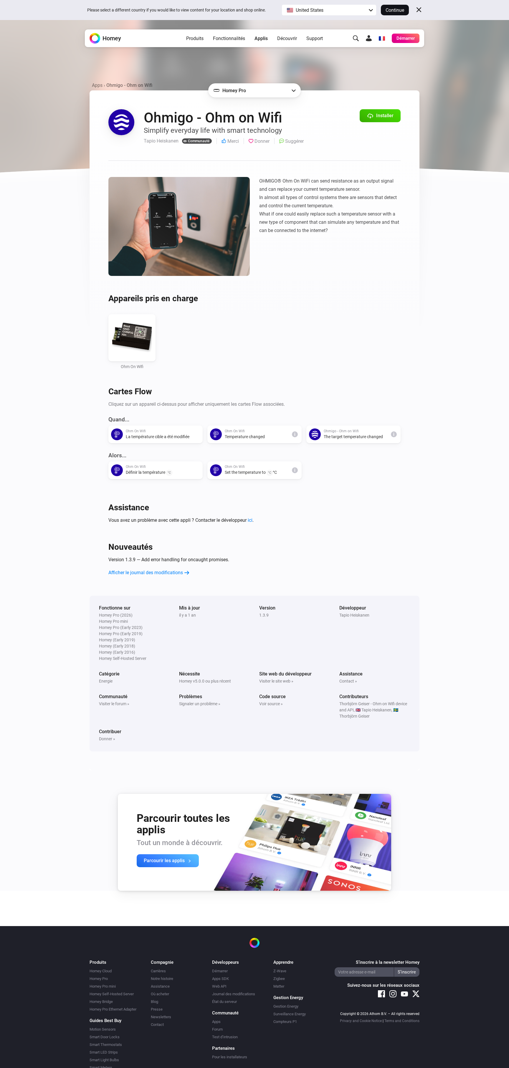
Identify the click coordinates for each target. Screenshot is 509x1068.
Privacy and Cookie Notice (361, 1021)
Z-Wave (279, 971)
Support (314, 38)
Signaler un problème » (199, 703)
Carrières (158, 971)
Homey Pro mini (103, 986)
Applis (261, 38)
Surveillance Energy (289, 1014)
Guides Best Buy (105, 1020)
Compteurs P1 (285, 1021)
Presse (157, 1009)
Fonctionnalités (229, 38)
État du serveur (224, 1001)
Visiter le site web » (276, 681)
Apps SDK (220, 978)
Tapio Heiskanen (354, 615)
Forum (217, 1029)
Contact (157, 1024)
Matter (278, 986)
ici (250, 520)
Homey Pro (99, 978)
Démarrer (220, 971)
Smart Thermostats (106, 1044)
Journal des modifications (233, 994)
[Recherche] (356, 38)
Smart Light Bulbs (104, 1060)
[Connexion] (368, 38)
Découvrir (287, 38)
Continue (395, 10)
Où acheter (160, 994)
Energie (106, 681)
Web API (219, 986)
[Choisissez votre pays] (381, 38)
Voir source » (271, 703)
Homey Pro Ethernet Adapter (113, 1009)
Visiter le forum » (114, 703)
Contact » (348, 681)
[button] (329, 10)
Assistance (160, 986)
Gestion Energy (285, 1006)
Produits (195, 38)
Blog (154, 1001)
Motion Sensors (103, 1029)
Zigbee (279, 978)
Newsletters (161, 1017)
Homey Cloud (101, 971)
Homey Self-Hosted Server (112, 994)
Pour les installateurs (229, 1057)
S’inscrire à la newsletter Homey (387, 962)
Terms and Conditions (401, 1021)
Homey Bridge (101, 1001)
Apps (97, 85)
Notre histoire (162, 978)
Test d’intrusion (225, 1037)
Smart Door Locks (105, 1037)
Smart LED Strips (104, 1052)
